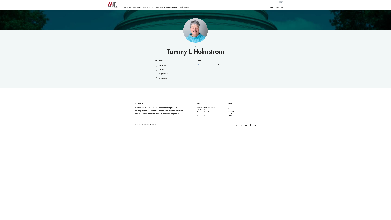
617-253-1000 (201, 116)
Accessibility (231, 111)
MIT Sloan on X (241, 126)
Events (218, 2)
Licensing (230, 113)
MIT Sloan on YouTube (245, 126)
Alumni (226, 2)
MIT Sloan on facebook (236, 126)
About (243, 2)
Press (229, 106)
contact (270, 7)
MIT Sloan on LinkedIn (254, 126)
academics (271, 2)
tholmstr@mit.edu (164, 70)
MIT (281, 2)
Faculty (235, 2)
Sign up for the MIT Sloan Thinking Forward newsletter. (172, 7)
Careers (230, 109)
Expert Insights (199, 2)
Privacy (230, 115)
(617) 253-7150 (163, 74)
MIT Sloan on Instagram (250, 126)
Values (210, 2)
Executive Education (256, 2)
